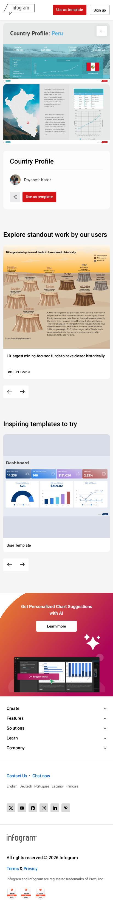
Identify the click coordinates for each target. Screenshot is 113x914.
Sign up (100, 10)
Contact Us (17, 775)
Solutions (15, 728)
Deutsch (25, 786)
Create (13, 708)
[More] (102, 31)
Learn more (56, 626)
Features (15, 718)
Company (16, 747)
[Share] (15, 197)
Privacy (31, 868)
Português (41, 786)
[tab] (45, 60)
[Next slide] (22, 392)
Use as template (69, 9)
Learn (12, 738)
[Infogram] (19, 10)
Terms (13, 868)
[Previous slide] (9, 392)
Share (8, 80)
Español (57, 786)
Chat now (41, 775)
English (12, 786)
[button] (84, 139)
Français (72, 786)
